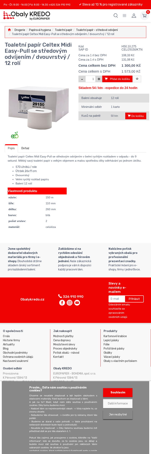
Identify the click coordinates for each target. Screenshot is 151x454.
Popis (11, 148)
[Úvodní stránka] (9, 30)
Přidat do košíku (119, 78)
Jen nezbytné (118, 414)
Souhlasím (117, 392)
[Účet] (133, 15)
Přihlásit (134, 299)
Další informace (118, 403)
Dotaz (25, 148)
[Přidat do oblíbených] (137, 79)
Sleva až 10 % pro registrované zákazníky (112, 4)
